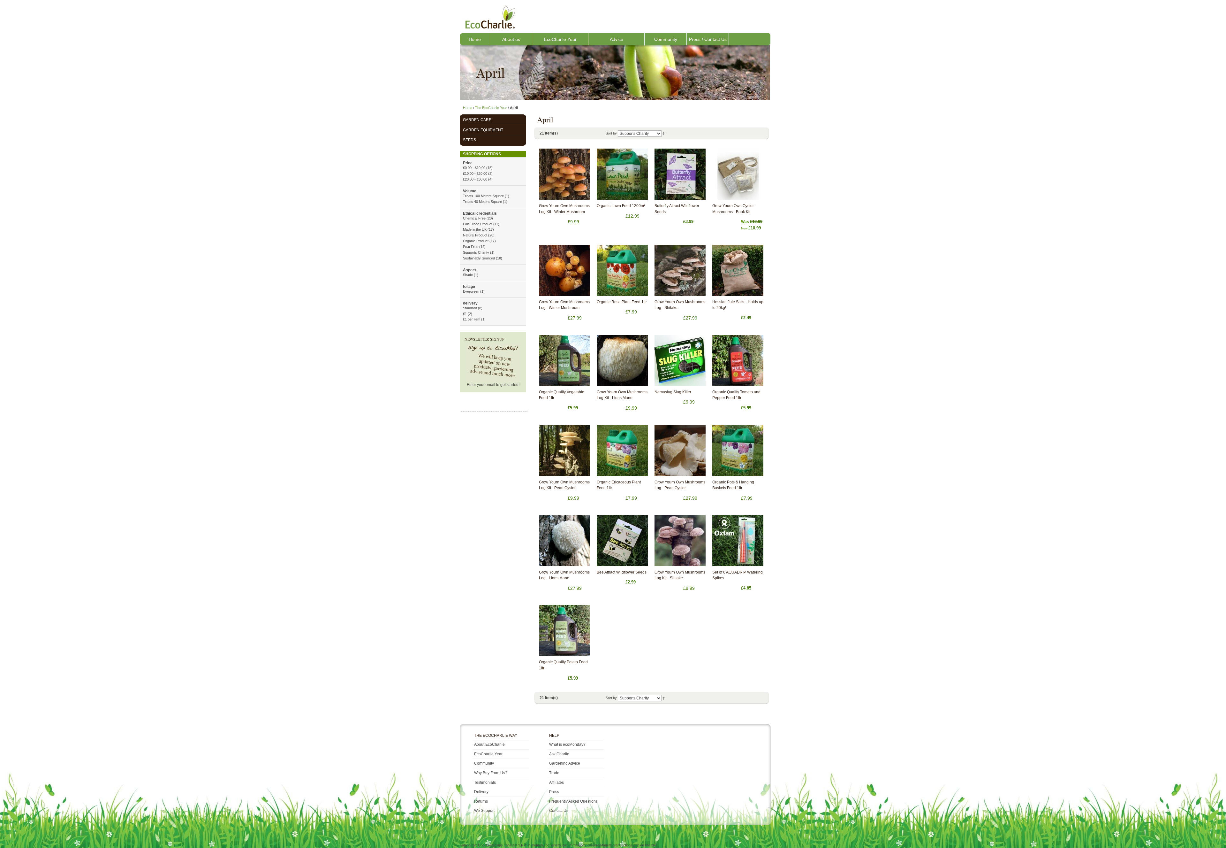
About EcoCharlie (489, 744)
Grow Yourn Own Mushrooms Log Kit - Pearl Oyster (564, 485)
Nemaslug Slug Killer (673, 392)
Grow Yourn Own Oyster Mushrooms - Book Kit (733, 209)
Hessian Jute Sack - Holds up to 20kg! (737, 305)
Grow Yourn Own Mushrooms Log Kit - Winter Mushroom (564, 209)
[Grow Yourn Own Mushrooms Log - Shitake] (680, 270)
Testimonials (485, 782)
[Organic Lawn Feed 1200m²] (622, 174)
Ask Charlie (559, 754)
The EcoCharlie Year (491, 108)
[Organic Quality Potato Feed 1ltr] (564, 630)
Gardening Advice (564, 763)
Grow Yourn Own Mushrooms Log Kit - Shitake (680, 575)
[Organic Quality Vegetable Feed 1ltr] (564, 360)
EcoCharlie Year (560, 39)
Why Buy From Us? (490, 773)
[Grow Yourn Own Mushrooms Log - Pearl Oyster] (680, 450)
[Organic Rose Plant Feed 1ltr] (622, 270)
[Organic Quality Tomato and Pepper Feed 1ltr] (737, 360)
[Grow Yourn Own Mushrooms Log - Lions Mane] (564, 540)
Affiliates (556, 782)
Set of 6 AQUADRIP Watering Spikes (737, 575)
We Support (484, 810)
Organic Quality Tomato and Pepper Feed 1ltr (736, 395)
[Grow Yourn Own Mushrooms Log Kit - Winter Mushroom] (564, 174)
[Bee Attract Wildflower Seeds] (622, 540)
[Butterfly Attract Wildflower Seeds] (680, 174)
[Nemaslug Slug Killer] (680, 360)
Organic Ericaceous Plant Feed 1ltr (619, 485)
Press (554, 792)
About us (511, 39)
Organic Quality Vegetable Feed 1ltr (561, 395)
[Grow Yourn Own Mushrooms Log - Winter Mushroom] (564, 270)
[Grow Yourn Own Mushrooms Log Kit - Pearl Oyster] (564, 450)
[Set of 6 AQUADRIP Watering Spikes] (737, 540)
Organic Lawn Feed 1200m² (621, 206)
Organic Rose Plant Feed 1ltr (622, 302)
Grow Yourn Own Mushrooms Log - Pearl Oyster (680, 485)
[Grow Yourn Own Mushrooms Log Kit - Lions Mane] (622, 360)
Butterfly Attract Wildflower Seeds (677, 209)
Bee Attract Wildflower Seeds (622, 572)
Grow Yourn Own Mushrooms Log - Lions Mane (564, 575)
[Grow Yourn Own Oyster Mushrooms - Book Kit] (737, 174)
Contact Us (558, 810)
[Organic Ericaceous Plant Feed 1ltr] (622, 450)
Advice (616, 39)
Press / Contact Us (708, 39)
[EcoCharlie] (489, 17)
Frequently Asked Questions (573, 801)
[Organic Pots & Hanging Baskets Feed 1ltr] (737, 450)
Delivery (481, 792)
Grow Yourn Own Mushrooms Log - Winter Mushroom (564, 305)
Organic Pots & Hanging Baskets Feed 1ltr (733, 485)
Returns (481, 801)
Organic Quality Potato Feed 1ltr (563, 665)
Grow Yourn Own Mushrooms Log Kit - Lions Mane (622, 395)
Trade (554, 773)
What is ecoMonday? (567, 744)
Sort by (611, 133)
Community (665, 39)
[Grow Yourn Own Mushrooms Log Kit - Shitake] (680, 540)
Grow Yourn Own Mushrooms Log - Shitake (680, 305)
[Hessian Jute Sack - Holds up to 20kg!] (737, 270)
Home (475, 39)
